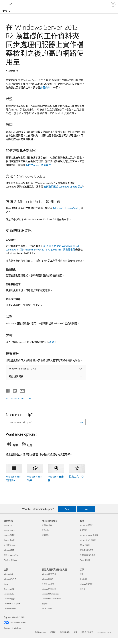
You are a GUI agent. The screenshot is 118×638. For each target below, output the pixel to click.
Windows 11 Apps (10, 560)
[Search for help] (10, 4)
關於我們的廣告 (87, 632)
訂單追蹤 (45, 535)
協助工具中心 (76, 476)
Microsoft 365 (9, 550)
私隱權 (52, 632)
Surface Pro (8, 525)
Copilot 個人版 (9, 540)
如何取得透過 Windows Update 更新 (63, 186)
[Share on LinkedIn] (13, 390)
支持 (5, 11)
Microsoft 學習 (47, 579)
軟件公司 (45, 604)
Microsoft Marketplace (50, 594)
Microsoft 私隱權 (86, 584)
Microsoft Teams (10, 608)
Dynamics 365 (9, 589)
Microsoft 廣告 (9, 599)
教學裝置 (83, 530)
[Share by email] (21, 390)
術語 (51, 342)
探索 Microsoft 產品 (11, 555)
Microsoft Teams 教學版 (89, 535)
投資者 (82, 589)
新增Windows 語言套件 (38, 165)
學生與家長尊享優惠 (87, 555)
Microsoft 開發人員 (49, 574)
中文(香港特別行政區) (16, 617)
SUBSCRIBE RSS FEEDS (20, 398)
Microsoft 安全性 (10, 579)
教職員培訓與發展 (86, 550)
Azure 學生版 (85, 560)
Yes (67, 509)
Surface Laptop (9, 530)
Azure (6, 584)
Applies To (13, 70)
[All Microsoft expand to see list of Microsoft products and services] (4, 4)
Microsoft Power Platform (51, 599)
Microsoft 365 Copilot (12, 604)
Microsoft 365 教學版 (88, 540)
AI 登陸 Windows (10, 545)
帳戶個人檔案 (47, 525)
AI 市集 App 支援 (48, 584)
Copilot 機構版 (9, 535)
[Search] (82, 422)
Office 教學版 (85, 545)
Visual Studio (47, 608)
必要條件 (45, 87)
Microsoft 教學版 (86, 525)
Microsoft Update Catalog (66, 208)
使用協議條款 (65, 632)
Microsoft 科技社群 (49, 589)
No (86, 509)
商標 (75, 632)
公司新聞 (83, 579)
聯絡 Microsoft (40, 632)
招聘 (81, 574)
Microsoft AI (8, 574)
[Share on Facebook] (8, 390)
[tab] (13, 445)
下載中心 (45, 530)
